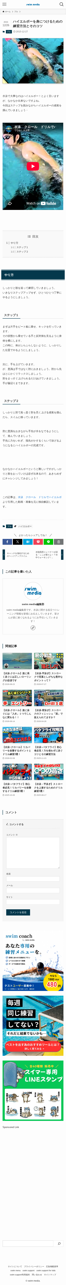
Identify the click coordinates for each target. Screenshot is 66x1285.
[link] (33, 627)
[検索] (59, 1243)
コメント (12, 835)
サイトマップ (50, 1275)
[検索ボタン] (61, 4)
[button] (7, 542)
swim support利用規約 (20, 1275)
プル (9, 32)
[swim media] (33, 4)
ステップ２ (22, 251)
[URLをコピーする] (58, 542)
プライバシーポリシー (34, 1266)
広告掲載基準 (52, 1266)
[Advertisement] (33, 1169)
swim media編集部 (33, 604)
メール (9, 885)
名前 (8, 874)
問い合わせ (37, 1275)
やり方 (14, 242)
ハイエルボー (25, 526)
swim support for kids (46, 1270)
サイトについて (15, 1266)
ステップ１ (22, 247)
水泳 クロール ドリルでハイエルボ (40, 497)
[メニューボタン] (4, 4)
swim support (28, 1270)
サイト (9, 897)
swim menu (15, 1270)
